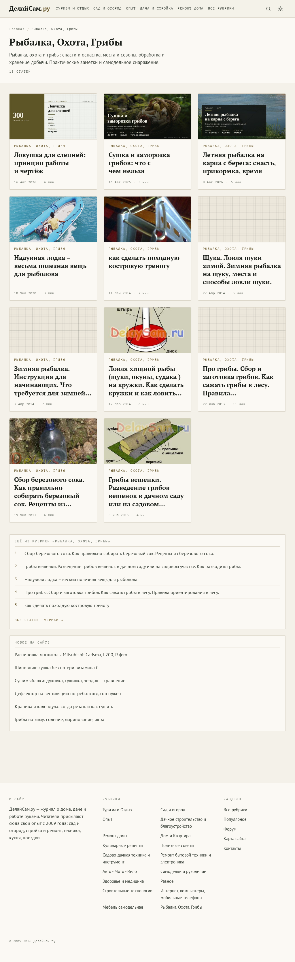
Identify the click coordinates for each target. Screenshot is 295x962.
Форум (230, 829)
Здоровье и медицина (123, 881)
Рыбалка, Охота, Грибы (39, 146)
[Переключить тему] (280, 8)
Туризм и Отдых (72, 8)
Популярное (235, 819)
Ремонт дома (190, 8)
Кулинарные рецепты (123, 845)
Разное (167, 881)
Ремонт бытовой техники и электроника (185, 858)
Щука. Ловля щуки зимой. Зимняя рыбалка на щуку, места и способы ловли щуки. (242, 269)
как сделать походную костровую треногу (144, 261)
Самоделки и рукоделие (183, 871)
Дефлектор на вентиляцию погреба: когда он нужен (68, 693)
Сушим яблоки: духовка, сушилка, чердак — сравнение (70, 680)
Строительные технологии (127, 890)
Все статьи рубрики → (39, 620)
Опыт (131, 8)
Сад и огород (107, 8)
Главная (17, 29)
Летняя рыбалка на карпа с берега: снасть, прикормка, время (239, 162)
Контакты (232, 848)
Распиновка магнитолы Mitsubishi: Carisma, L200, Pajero (71, 654)
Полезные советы (177, 845)
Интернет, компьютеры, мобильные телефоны (182, 894)
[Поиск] (268, 8)
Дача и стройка (156, 8)
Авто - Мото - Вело (120, 871)
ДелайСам (29, 8)
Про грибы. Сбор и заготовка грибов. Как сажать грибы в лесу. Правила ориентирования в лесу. (241, 384)
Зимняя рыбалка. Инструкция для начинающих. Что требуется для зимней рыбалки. (49, 384)
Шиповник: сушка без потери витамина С (57, 667)
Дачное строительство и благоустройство (183, 822)
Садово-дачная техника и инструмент (126, 858)
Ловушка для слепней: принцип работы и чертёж (50, 162)
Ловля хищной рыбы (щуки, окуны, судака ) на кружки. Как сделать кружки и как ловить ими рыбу (146, 384)
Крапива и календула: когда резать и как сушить (64, 706)
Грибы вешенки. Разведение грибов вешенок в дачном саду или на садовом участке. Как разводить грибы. (146, 499)
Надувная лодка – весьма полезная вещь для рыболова (50, 265)
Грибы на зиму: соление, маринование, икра (59, 719)
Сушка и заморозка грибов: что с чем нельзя (139, 162)
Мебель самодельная (123, 907)
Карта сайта (234, 838)
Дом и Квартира (175, 835)
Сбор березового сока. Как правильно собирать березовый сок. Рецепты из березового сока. (49, 495)
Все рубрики (221, 8)
